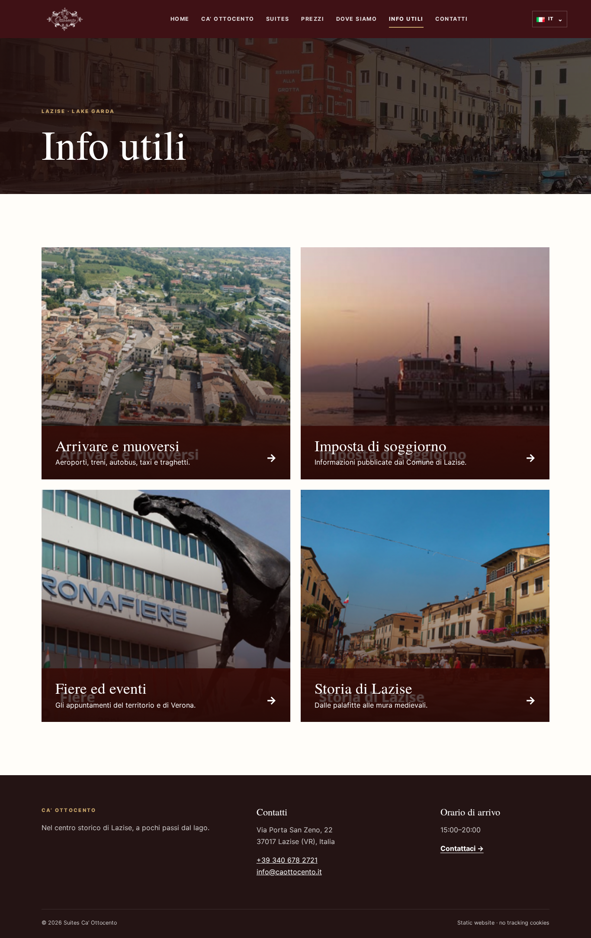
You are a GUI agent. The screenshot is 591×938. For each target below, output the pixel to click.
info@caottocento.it (289, 871)
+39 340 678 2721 (287, 860)
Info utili (406, 19)
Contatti (451, 19)
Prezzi (312, 19)
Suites (277, 19)
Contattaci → (462, 848)
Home (180, 19)
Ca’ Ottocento (227, 19)
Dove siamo (356, 19)
